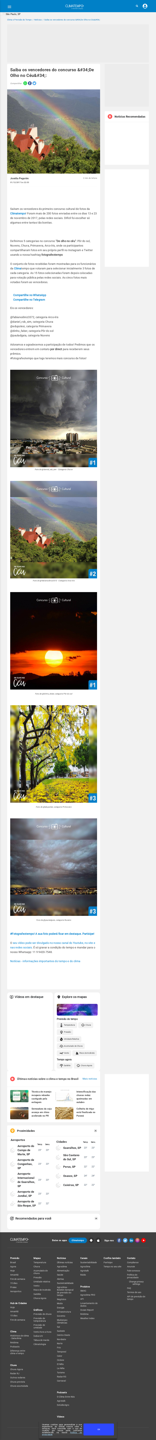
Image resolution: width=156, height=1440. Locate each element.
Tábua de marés (41, 1340)
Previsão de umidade (39, 1326)
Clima (17, 268)
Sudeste (61, 1331)
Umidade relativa (42, 1281)
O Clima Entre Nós (66, 1397)
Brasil (13, 1262)
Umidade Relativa (71, 1039)
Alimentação (63, 1270)
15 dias (13, 1283)
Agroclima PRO (87, 1295)
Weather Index (87, 1318)
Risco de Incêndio (87, 1053)
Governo (61, 1316)
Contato (131, 1258)
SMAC (83, 1291)
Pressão (67, 1032)
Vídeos (60, 1416)
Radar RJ (14, 1373)
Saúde (60, 1275)
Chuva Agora (86, 1065)
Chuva (88, 1025)
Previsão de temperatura (40, 1319)
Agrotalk (61, 1401)
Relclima (14, 1342)
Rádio (83, 1275)
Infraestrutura (64, 1312)
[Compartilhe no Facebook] (29, 83)
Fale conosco (133, 1270)
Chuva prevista (17, 1382)
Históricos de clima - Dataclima (19, 1336)
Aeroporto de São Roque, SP (27, 1203)
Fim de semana (17, 1279)
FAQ (129, 1288)
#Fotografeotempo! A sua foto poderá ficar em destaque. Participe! (52, 933)
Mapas (37, 1258)
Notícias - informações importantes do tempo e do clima (45, 961)
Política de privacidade (132, 1276)
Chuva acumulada (19, 1386)
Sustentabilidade (65, 1283)
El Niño (60, 1364)
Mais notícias (90, 1079)
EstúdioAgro (63, 1405)
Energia (60, 1307)
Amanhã (14, 1275)
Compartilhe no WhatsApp (29, 295)
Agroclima (62, 1266)
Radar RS (61, 1376)
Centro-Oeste (63, 1335)
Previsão (14, 1258)
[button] (137, 6)
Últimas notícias (65, 1262)
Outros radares (17, 1377)
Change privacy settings (136, 1282)
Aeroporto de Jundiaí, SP (26, 1193)
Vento (66, 1053)
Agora (13, 1266)
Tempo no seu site (112, 1266)
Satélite (67, 1065)
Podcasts (15, 1346)
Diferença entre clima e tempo (17, 1352)
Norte (60, 1343)
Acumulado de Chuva (73, 1046)
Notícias (61, 1258)
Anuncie (131, 1266)
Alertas (60, 1279)
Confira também (112, 1258)
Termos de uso (134, 1292)
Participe (108, 1262)
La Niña (61, 1368)
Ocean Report (87, 1310)
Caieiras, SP (71, 1185)
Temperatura (69, 1025)
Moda (60, 1303)
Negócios (61, 1299)
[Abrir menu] (9, 7)
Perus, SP (69, 1166)
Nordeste (61, 1339)
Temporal (61, 1351)
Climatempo (18, 213)
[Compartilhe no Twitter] (34, 83)
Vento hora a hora (42, 1332)
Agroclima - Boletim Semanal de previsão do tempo (65, 1291)
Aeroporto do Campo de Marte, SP (26, 1150)
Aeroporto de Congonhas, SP (26, 1164)
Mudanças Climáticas (62, 1321)
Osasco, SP (70, 1175)
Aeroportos (15, 1291)
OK (99, 1429)
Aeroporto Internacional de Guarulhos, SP (26, 1180)
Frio (59, 1347)
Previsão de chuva (42, 1314)
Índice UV (38, 1336)
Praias (13, 1287)
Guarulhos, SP (72, 1147)
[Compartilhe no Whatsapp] (24, 83)
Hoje (12, 1270)
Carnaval (61, 1381)
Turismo (61, 1372)
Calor (59, 1356)
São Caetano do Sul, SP (71, 1157)
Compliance (133, 1262)
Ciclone (60, 1360)
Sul (58, 1327)
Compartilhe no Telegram (29, 299)
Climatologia (40, 1344)
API (82, 1299)
